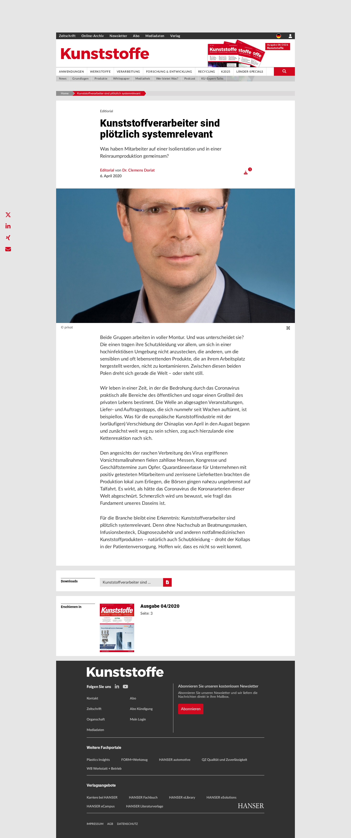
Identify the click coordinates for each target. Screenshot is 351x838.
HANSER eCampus (101, 806)
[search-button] (284, 71)
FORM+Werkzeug (134, 760)
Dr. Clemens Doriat (138, 170)
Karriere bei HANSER (102, 797)
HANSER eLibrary (182, 797)
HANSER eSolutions (221, 797)
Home (65, 93)
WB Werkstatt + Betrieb (104, 768)
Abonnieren (191, 709)
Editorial (107, 170)
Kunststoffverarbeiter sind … (127, 582)
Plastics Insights (98, 760)
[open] (245, 172)
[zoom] (288, 328)
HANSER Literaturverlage (144, 806)
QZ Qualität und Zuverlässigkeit (224, 760)
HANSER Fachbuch (143, 797)
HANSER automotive (174, 760)
